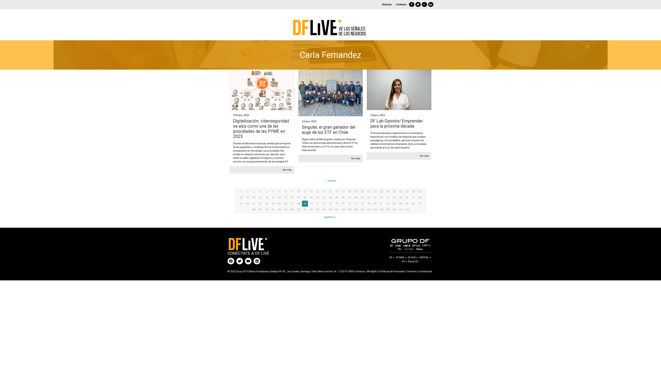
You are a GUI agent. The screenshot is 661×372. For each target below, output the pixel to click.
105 (362, 209)
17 (343, 191)
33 (260, 197)
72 (324, 203)
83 (394, 203)
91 (273, 209)
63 (266, 203)
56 (407, 197)
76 (349, 203)
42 (317, 197)
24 (387, 191)
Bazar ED (413, 261)
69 (305, 203)
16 (336, 191)
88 (254, 209)
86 (413, 203)
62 (260, 203)
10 (298, 191)
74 (336, 203)
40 (305, 197)
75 (343, 203)
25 (394, 191)
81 (381, 203)
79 (368, 203)
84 (400, 203)
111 (400, 209)
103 (350, 209)
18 (349, 191)
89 (260, 209)
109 (388, 209)
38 (292, 197)
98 (317, 209)
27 (407, 191)
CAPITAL (424, 257)
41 (311, 197)
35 (273, 197)
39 (298, 197)
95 (298, 209)
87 (419, 203)
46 (343, 197)
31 (247, 197)
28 (413, 191)
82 (387, 203)
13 (317, 191)
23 (381, 191)
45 (336, 197)
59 (241, 203)
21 (368, 191)
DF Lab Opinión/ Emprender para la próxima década (396, 123)
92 (279, 209)
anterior (332, 180)
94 (292, 209)
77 (356, 203)
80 (375, 203)
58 (419, 197)
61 (254, 203)
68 (298, 203)
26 (400, 191)
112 (407, 209)
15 (330, 191)
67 (292, 203)
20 (362, 191)
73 (330, 203)
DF (391, 257)
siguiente (329, 217)
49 (362, 197)
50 (368, 197)
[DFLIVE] (330, 24)
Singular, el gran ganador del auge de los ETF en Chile (328, 130)
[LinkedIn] (430, 4)
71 (317, 203)
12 (311, 191)
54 (394, 197)
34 (266, 197)
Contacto (401, 4)
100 (330, 209)
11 (305, 191)
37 (286, 197)
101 (337, 209)
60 (247, 203)
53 (387, 197)
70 (311, 203)
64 (273, 203)
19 (356, 191)
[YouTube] (424, 4)
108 (381, 209)
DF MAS (400, 257)
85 (407, 203)
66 (286, 203)
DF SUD (412, 257)
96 (305, 209)
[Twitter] (418, 4)
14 (324, 191)
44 (330, 197)
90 (266, 209)
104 (356, 209)
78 (362, 203)
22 (375, 191)
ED (403, 261)
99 (324, 209)
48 (356, 197)
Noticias (387, 4)
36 (279, 197)
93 (286, 209)
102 (343, 209)
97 (311, 209)
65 (279, 203)
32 (254, 197)
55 (400, 197)
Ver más (287, 169)
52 (381, 197)
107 (375, 209)
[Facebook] (411, 4)
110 (394, 209)
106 (369, 209)
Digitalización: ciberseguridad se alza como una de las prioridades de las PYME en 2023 (261, 128)
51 (375, 197)
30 (241, 197)
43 (324, 197)
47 (349, 197)
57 (413, 197)
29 (419, 191)
